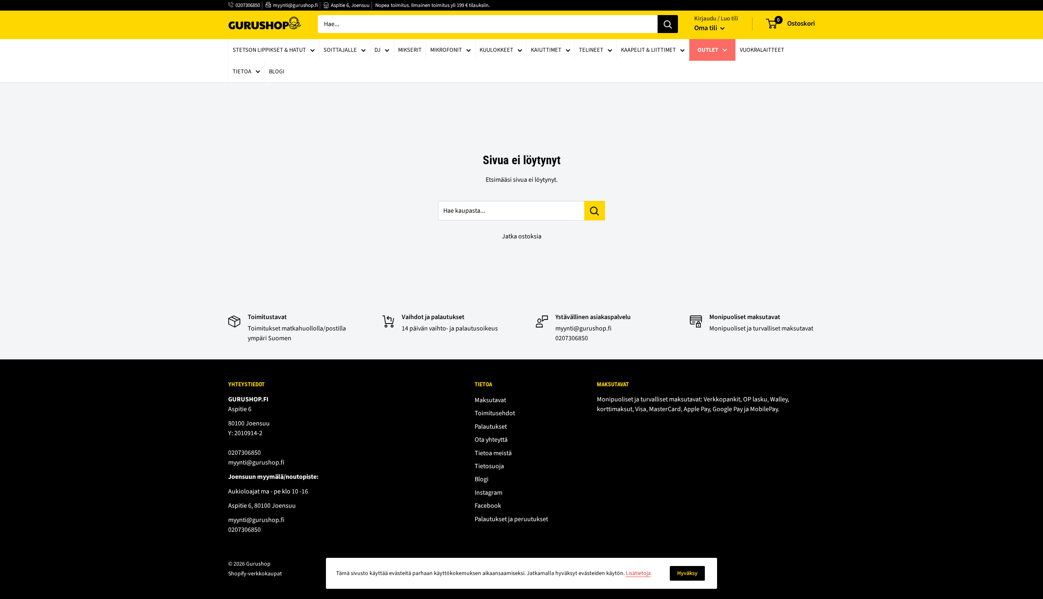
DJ (377, 50)
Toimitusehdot (495, 413)
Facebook (488, 505)
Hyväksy (687, 573)
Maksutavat (490, 400)
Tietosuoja (489, 466)
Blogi (276, 71)
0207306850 (247, 5)
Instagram (488, 492)
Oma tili (706, 28)
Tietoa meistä (493, 453)
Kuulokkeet (496, 50)
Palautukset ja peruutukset (511, 519)
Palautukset (491, 426)
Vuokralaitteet (762, 50)
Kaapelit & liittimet (648, 50)
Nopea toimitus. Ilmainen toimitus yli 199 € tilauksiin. (432, 5)
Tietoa (242, 71)
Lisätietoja (638, 573)
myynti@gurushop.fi (295, 5)
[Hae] (668, 24)
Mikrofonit (446, 50)
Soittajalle (340, 50)
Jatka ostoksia (521, 236)
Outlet (708, 50)
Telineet (591, 50)
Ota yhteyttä (491, 439)
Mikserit (410, 50)
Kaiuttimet (546, 50)
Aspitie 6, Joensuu (350, 5)
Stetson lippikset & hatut (269, 50)
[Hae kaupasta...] (594, 210)
